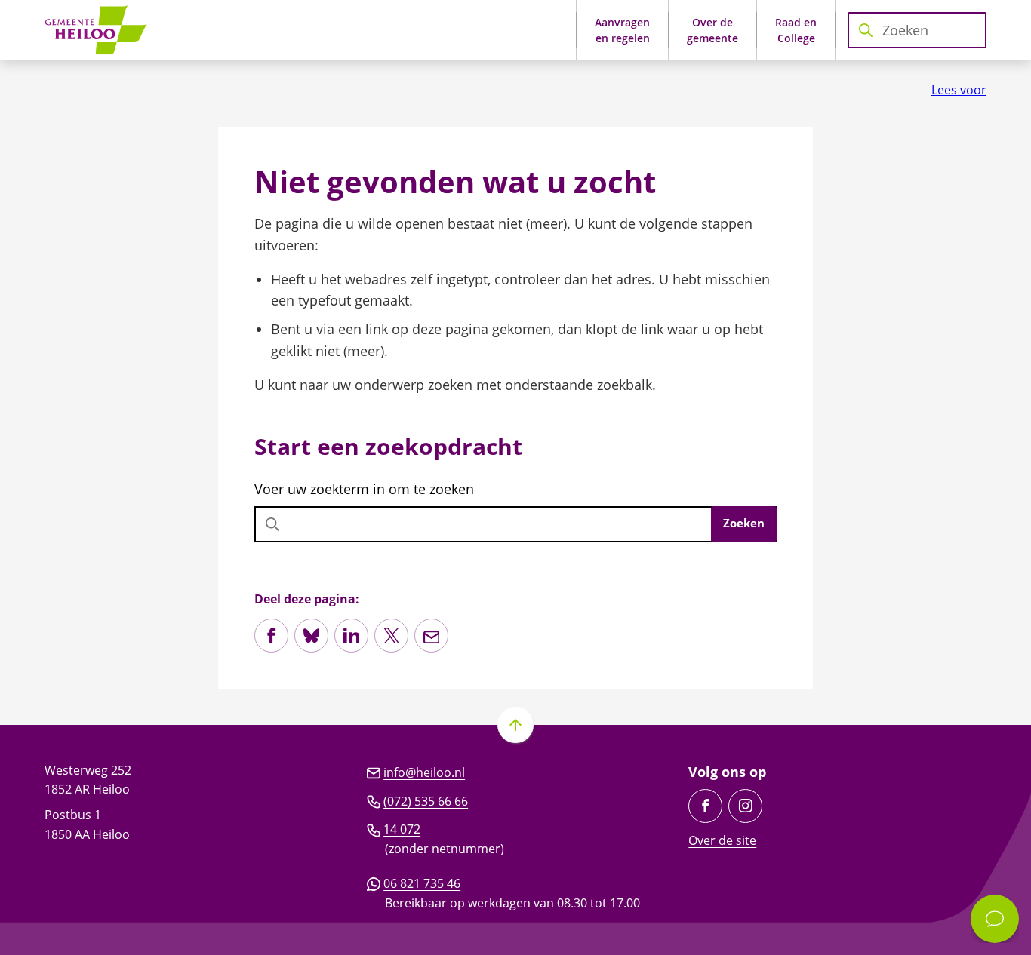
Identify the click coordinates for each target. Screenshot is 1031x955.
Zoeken (744, 522)
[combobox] (917, 30)
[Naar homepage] (101, 30)
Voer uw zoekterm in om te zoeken (364, 489)
